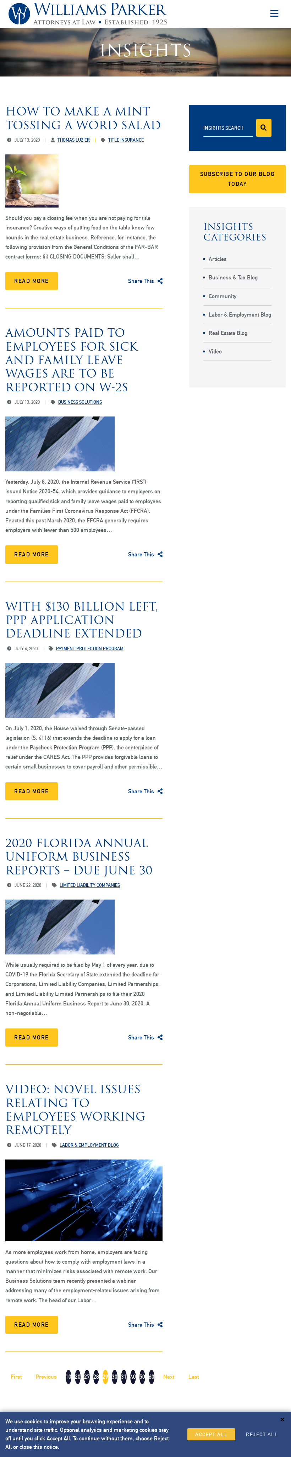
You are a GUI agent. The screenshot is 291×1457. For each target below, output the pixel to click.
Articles (218, 259)
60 (151, 1376)
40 (133, 1376)
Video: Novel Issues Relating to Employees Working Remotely (75, 1109)
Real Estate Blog (228, 333)
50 (142, 1376)
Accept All (211, 1434)
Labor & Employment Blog (240, 314)
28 (96, 1376)
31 (124, 1376)
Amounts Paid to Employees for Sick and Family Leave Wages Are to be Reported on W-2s (71, 360)
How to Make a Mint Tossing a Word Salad (83, 118)
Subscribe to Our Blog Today (237, 179)
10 (68, 1376)
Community (222, 296)
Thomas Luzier (73, 140)
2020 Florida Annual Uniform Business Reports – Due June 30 (79, 856)
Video (215, 351)
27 (87, 1376)
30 (114, 1376)
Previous (46, 1376)
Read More (31, 281)
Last (193, 1376)
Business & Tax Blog (233, 277)
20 (78, 1376)
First (16, 1376)
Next (168, 1376)
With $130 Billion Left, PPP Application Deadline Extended (81, 620)
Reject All (262, 1434)
